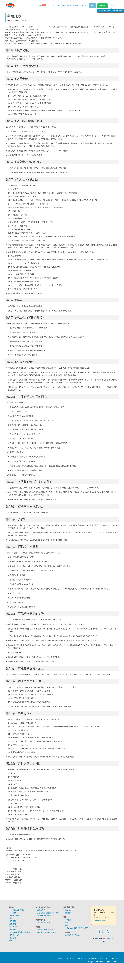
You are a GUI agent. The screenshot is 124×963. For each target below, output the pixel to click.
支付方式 (12, 924)
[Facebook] (100, 931)
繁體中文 (110, 10)
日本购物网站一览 (43, 922)
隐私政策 (79, 958)
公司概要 (61, 958)
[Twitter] (108, 931)
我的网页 (68, 913)
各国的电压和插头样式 (45, 929)
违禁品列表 (41, 910)
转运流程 (12, 938)
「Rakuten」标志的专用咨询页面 (76, 928)
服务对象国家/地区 (16, 915)
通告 (66, 922)
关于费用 (12, 921)
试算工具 (12, 941)
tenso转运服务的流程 (16, 910)
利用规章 (70, 958)
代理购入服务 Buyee (72, 935)
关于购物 (12, 913)
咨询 (66, 925)
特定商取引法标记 (91, 958)
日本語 (101, 10)
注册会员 (102, 5)
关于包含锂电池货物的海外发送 (48, 913)
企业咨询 (103, 958)
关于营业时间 (14, 935)
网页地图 (115, 958)
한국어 (120, 10)
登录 (92, 5)
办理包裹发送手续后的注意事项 (20, 932)
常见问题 (68, 920)
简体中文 (115, 10)
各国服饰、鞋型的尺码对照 (46, 932)
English (105, 10)
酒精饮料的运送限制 (44, 915)
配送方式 (12, 918)
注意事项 (12, 929)
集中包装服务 (14, 927)
